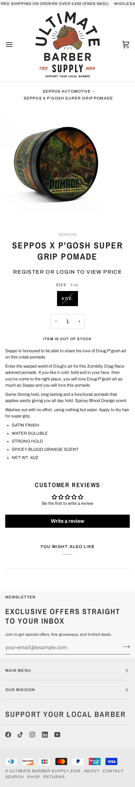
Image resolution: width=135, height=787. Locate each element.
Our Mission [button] (20, 689)
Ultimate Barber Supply (39, 771)
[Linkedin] (45, 735)
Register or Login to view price (67, 272)
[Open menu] (15, 44)
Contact (113, 771)
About (91, 771)
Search (14, 777)
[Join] (124, 646)
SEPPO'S (67, 235)
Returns (54, 777)
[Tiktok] (20, 735)
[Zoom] (12, 210)
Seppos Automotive (67, 91)
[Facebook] (8, 735)
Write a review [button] (67, 521)
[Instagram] (32, 735)
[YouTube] (57, 735)
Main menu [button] (18, 670)
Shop (33, 777)
